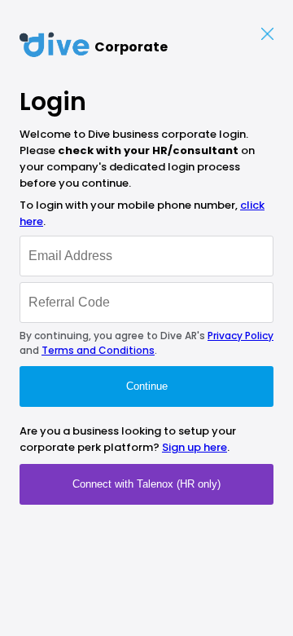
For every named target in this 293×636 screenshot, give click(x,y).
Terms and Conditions (98, 350)
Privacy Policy (240, 335)
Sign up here (194, 447)
